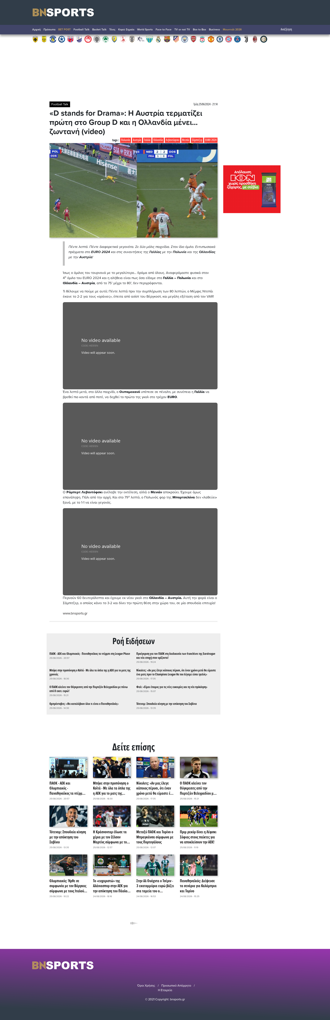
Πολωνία (125, 140)
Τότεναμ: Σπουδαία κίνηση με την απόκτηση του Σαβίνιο (166, 704)
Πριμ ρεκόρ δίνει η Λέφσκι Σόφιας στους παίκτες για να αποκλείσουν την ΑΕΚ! (198, 837)
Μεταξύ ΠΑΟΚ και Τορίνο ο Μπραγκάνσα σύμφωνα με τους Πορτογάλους (154, 837)
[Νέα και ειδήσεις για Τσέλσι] (219, 39)
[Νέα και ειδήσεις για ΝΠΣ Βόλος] (70, 39)
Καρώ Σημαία (126, 29)
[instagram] (285, 965)
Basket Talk (99, 29)
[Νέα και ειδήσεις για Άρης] (44, 39)
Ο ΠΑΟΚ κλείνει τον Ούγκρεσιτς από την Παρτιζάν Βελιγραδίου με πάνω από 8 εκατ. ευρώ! (88, 689)
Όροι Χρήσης (146, 986)
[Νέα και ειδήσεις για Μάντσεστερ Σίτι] (184, 39)
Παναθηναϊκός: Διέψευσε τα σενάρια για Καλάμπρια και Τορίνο (198, 886)
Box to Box (199, 29)
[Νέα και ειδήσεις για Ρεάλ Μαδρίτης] (158, 39)
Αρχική (36, 29)
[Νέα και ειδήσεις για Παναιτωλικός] (114, 39)
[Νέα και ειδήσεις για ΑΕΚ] (35, 39)
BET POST (64, 29)
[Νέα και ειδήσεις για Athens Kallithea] (140, 39)
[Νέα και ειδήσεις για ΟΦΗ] (96, 39)
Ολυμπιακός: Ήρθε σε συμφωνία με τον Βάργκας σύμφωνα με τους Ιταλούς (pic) (67, 886)
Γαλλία (147, 140)
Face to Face (163, 29)
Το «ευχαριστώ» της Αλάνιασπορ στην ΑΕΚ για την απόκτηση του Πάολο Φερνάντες (110, 886)
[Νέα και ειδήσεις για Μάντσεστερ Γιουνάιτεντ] (211, 39)
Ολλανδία (158, 140)
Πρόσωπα (49, 29)
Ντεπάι (185, 140)
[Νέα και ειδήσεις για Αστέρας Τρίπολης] (53, 39)
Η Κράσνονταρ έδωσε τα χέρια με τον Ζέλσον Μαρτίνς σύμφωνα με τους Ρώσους (111, 837)
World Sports (145, 29)
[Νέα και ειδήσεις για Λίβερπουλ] (202, 39)
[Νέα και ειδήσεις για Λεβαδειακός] (149, 39)
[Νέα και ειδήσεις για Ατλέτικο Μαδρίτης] (176, 39)
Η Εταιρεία (165, 990)
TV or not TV (182, 29)
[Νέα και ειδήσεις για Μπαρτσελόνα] (167, 39)
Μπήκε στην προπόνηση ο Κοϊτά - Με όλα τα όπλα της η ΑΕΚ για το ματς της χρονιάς (90, 673)
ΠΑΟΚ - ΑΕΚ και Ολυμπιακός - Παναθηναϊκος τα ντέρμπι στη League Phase (89, 654)
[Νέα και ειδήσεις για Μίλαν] (255, 39)
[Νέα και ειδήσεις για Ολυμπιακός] (88, 39)
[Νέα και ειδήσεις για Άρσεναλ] (193, 39)
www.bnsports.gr (75, 613)
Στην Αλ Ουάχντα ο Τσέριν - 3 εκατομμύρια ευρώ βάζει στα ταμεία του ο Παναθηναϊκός (155, 886)
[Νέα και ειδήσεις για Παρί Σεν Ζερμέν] (237, 39)
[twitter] (295, 965)
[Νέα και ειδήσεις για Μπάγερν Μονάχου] (228, 39)
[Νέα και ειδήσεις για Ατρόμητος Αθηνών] (61, 39)
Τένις (112, 29)
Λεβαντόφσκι (172, 140)
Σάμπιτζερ (197, 140)
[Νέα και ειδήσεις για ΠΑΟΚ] (132, 39)
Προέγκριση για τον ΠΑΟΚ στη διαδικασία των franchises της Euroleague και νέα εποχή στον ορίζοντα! (175, 656)
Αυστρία (137, 140)
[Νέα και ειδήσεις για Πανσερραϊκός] (123, 39)
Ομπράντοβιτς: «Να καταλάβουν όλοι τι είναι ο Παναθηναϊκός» (84, 704)
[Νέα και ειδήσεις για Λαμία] (79, 39)
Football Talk (81, 29)
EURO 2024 (211, 140)
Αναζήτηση (286, 29)
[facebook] (291, 965)
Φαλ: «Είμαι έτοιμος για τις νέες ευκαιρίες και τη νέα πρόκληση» (171, 687)
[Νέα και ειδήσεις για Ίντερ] (263, 39)
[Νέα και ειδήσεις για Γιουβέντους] (246, 39)
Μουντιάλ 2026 (232, 29)
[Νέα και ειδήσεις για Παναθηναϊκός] (105, 39)
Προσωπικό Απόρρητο (176, 986)
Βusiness (214, 29)
